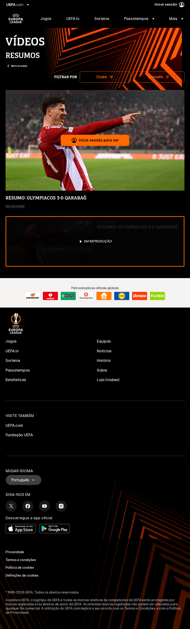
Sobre (102, 370)
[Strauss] (50, 296)
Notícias (104, 351)
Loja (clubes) (108, 380)
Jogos (11, 341)
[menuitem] (47, 18)
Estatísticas (16, 380)
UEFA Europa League (16, 18)
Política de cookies (20, 567)
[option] (95, 241)
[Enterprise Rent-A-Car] (68, 296)
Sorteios (13, 360)
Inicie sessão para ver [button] (99, 140)
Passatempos (18, 370)
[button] (139, 18)
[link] (45, 18)
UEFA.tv (12, 351)
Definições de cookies (22, 575)
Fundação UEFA (19, 435)
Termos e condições (21, 560)
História (104, 360)
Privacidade (15, 552)
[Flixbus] (157, 296)
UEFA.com (14, 425)
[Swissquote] (86, 296)
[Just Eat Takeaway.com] (103, 296)
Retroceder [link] (19, 65)
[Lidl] (121, 296)
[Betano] (139, 296)
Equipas (104, 341)
